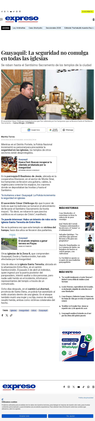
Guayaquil (43, 310)
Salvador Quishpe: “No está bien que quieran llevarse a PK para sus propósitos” (68, 237)
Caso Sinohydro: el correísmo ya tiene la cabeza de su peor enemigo (68, 216)
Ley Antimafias (19, 28)
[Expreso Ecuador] (19, 389)
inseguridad (24, 310)
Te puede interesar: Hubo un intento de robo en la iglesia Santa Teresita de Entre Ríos (28, 221)
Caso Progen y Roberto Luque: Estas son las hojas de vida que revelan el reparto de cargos (78, 298)
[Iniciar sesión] (93, 19)
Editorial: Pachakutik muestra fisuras (79, 28)
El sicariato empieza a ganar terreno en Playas (33, 242)
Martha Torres (8, 137)
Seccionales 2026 (53, 28)
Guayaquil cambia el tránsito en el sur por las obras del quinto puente (76, 314)
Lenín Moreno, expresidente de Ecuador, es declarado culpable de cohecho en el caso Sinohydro (77, 288)
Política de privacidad (86, 398)
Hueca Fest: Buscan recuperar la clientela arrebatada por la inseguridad (35, 165)
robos (33, 310)
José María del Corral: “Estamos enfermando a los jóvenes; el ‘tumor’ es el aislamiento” (69, 226)
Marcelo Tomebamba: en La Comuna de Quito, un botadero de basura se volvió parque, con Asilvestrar (69, 249)
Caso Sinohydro (35, 28)
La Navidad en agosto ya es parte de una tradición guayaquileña (69, 260)
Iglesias (13, 310)
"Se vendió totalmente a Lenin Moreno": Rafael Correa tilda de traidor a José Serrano (77, 279)
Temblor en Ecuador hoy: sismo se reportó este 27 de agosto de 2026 (75, 307)
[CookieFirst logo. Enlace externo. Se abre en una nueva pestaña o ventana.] (2, 399)
